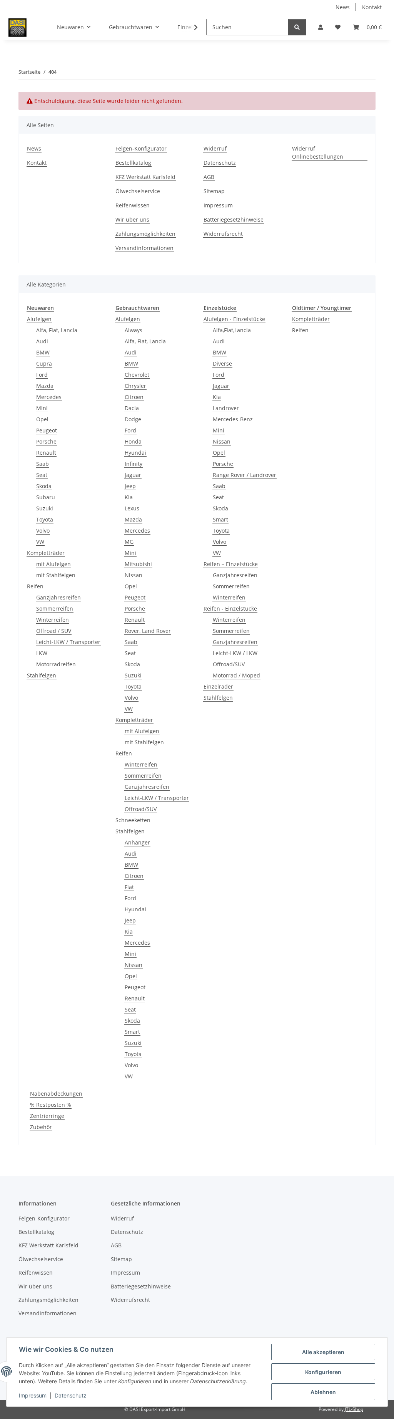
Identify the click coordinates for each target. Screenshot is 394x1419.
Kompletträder (46, 552)
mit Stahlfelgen (55, 575)
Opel (42, 419)
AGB (209, 176)
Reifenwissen (132, 205)
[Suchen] (297, 27)
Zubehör (41, 1127)
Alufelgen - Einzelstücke (234, 319)
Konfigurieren (323, 1372)
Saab (42, 463)
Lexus (132, 508)
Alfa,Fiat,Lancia (232, 330)
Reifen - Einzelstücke (230, 608)
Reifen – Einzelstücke (231, 564)
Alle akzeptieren (323, 1352)
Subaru (45, 497)
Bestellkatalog (133, 162)
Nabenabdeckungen (56, 1093)
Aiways (133, 330)
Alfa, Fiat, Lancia (56, 330)
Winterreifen (52, 619)
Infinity (133, 463)
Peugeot (46, 430)
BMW (43, 352)
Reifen (35, 586)
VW (40, 541)
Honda (133, 441)
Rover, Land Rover (148, 630)
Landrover (226, 408)
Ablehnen (323, 1392)
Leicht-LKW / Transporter (68, 642)
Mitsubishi (138, 564)
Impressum (33, 1395)
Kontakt (372, 7)
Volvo (43, 530)
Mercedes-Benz (233, 419)
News (343, 7)
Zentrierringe (47, 1115)
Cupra (44, 363)
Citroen (134, 397)
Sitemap (214, 191)
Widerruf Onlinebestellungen (317, 152)
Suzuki (44, 508)
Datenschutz (71, 1395)
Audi (42, 341)
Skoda (44, 486)
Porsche (46, 441)
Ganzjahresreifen (58, 597)
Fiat (129, 887)
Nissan (133, 575)
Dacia (132, 408)
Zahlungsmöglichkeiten (145, 233)
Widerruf (215, 148)
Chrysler (135, 385)
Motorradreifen (56, 664)
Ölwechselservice (137, 191)
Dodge (133, 419)
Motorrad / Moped (236, 675)
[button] (320, 27)
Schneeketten (132, 820)
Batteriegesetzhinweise (234, 219)
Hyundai (135, 452)
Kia (129, 497)
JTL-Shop (354, 1409)
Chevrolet (137, 374)
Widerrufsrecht (223, 233)
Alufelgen (39, 319)
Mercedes (49, 397)
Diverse (222, 363)
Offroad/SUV (141, 809)
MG (129, 541)
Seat (41, 475)
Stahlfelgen (41, 675)
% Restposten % (50, 1104)
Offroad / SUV (53, 630)
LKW (41, 653)
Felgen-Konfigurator (141, 148)
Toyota (44, 519)
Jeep (130, 486)
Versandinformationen (144, 248)
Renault (46, 452)
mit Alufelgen (53, 564)
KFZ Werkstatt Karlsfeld (145, 176)
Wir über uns (132, 219)
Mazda (44, 385)
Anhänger (137, 842)
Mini (42, 408)
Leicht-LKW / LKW (235, 653)
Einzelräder (218, 686)
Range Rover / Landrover (244, 475)
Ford (42, 374)
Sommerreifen (54, 608)
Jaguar (133, 475)
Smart (132, 1031)
